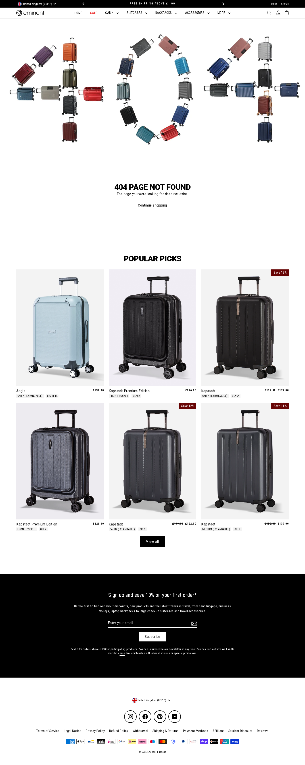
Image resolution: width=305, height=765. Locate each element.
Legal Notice (72, 731)
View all (152, 541)
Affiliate (218, 731)
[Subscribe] (193, 623)
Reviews (263, 731)
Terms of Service (47, 731)
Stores (285, 3)
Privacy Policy (95, 731)
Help (274, 3)
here (122, 653)
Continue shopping (152, 205)
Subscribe (152, 636)
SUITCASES (135, 12)
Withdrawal (140, 731)
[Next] (222, 4)
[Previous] (83, 4)
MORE (221, 12)
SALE (93, 13)
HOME (78, 13)
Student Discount (240, 731)
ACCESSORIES (195, 12)
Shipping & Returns (165, 731)
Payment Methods (195, 731)
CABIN (109, 12)
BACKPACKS (164, 12)
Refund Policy (118, 731)
